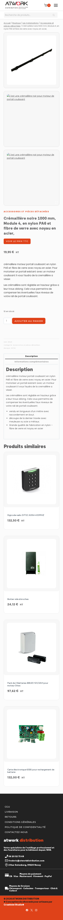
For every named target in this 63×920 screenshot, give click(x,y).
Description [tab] (31, 356)
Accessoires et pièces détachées (26, 211)
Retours (11, 816)
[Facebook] (27, 910)
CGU (7, 806)
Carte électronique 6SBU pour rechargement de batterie (30, 771)
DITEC (13, 348)
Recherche (54, 15)
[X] (31, 910)
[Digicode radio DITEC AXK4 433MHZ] (31, 479)
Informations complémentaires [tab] (32, 361)
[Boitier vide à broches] (31, 563)
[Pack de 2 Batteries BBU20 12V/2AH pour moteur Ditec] (31, 647)
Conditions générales (20, 822)
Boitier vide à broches (18, 599)
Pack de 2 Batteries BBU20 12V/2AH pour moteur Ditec (27, 684)
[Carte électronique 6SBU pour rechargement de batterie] (31, 734)
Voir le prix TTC (17, 241)
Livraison (11, 811)
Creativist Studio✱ (14, 904)
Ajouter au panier (29, 321)
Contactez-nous (16, 832)
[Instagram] (36, 910)
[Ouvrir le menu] (55, 5)
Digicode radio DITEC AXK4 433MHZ (25, 515)
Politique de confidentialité (25, 827)
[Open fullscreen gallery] (56, 202)
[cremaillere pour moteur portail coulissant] (31, 119)
